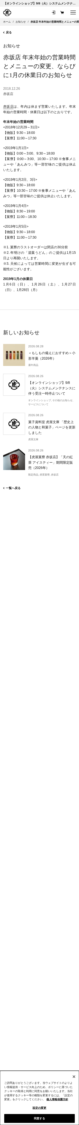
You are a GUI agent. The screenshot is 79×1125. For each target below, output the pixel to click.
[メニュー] (73, 12)
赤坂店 (8, 94)
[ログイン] (53, 12)
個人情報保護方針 (57, 1099)
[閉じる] (74, 1076)
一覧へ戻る (13, 488)
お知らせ (11, 45)
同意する (39, 1118)
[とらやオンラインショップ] (7, 12)
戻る (9, 32)
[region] (39, 1098)
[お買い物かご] (62, 12)
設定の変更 (40, 1107)
